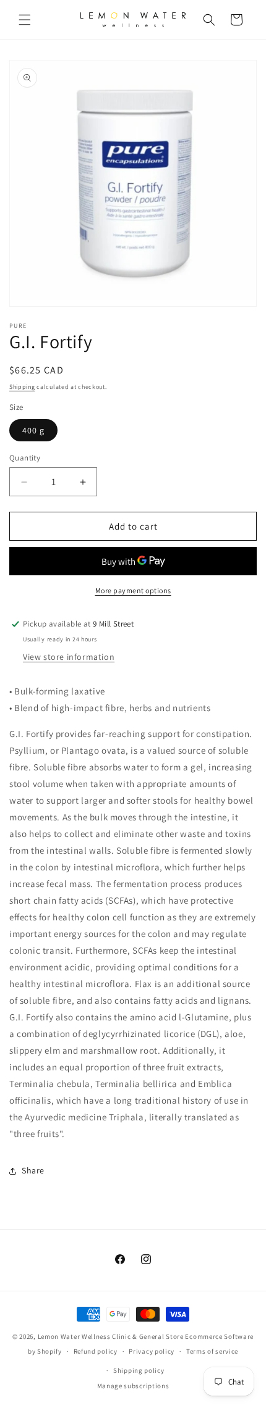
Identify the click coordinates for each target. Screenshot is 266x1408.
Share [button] (33, 1170)
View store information (68, 656)
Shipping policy (139, 1370)
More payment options (133, 590)
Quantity (24, 457)
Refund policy (96, 1351)
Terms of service (212, 1351)
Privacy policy (151, 1351)
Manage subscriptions (133, 1385)
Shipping (22, 387)
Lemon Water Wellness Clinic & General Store (111, 1336)
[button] (24, 19)
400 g (33, 430)
